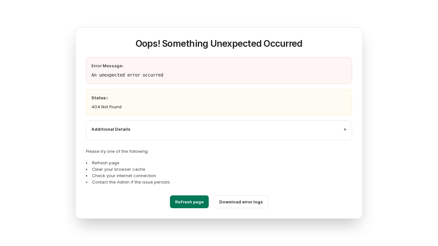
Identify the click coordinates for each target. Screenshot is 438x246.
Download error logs (241, 201)
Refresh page (189, 201)
